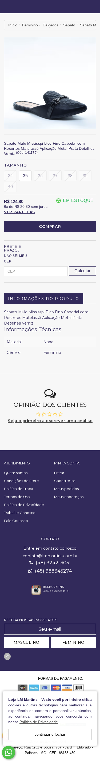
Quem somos (15, 473)
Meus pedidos (66, 489)
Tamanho (15, 165)
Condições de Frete (21, 481)
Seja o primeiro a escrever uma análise (50, 420)
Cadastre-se (64, 481)
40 (10, 186)
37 (55, 175)
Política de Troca (18, 489)
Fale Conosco (16, 521)
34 (10, 175)
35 (25, 175)
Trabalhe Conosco (19, 513)
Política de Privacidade (38, 722)
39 (85, 175)
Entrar (59, 473)
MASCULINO (26, 642)
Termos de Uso (17, 497)
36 (40, 175)
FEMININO (73, 642)
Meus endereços (68, 497)
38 (70, 175)
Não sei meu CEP (15, 258)
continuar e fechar (50, 734)
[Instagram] (7, 656)
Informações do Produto (43, 298)
